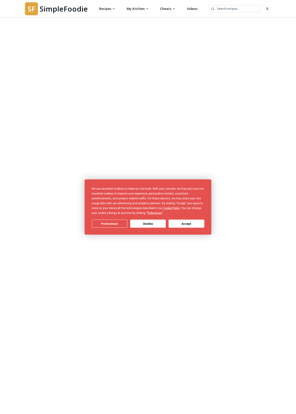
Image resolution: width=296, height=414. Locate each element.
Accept (186, 223)
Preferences (109, 223)
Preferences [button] (154, 213)
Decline (148, 223)
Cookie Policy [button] (171, 208)
